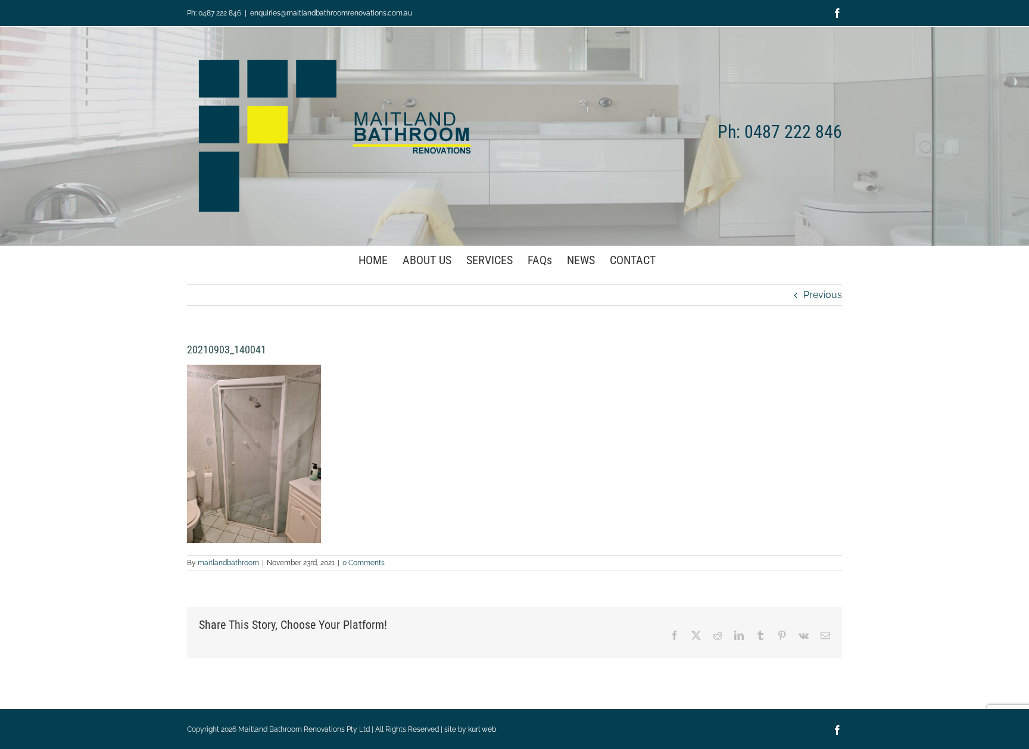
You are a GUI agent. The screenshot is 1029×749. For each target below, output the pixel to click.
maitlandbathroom (228, 563)
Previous (822, 294)
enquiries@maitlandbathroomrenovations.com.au (331, 13)
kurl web (482, 729)
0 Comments (363, 563)
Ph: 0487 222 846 (214, 13)
